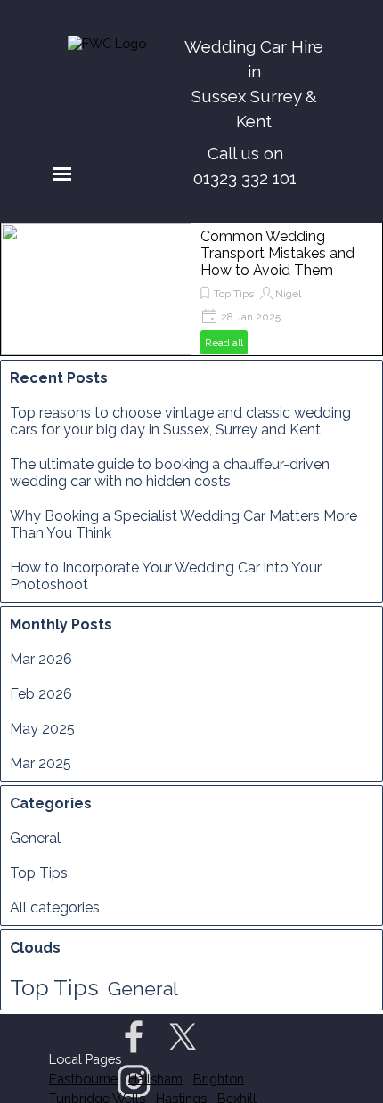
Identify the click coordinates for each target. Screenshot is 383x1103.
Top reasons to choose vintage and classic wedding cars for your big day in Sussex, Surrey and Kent (180, 421)
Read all (224, 343)
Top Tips (234, 294)
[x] (182, 1036)
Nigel (288, 294)
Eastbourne (83, 1078)
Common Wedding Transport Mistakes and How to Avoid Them (277, 253)
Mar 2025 (40, 763)
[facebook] (133, 1036)
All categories (55, 907)
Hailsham (155, 1078)
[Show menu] (62, 173)
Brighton (218, 1078)
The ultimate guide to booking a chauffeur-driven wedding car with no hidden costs (170, 473)
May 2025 (42, 728)
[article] (191, 289)
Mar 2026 (41, 659)
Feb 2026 (41, 693)
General (35, 838)
